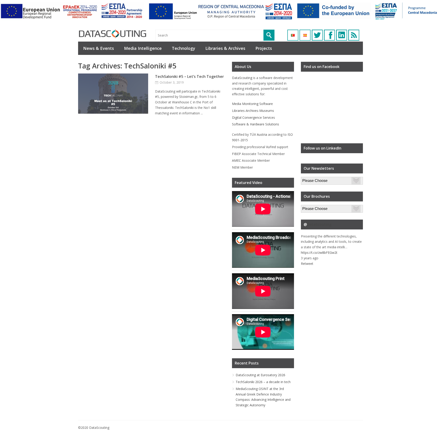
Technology (183, 48)
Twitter (317, 35)
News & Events (98, 48)
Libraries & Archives (225, 48)
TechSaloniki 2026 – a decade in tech (263, 382)
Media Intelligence (143, 48)
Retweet (307, 263)
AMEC (236, 160)
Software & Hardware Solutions (255, 124)
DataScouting (242, 78)
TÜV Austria (258, 134)
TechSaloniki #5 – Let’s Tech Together (189, 76)
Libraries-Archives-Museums (253, 110)
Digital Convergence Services (253, 117)
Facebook (329, 35)
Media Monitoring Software (252, 104)
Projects (263, 48)
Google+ (341, 35)
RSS (353, 35)
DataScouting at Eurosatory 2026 (260, 375)
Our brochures (311, 207)
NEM (235, 167)
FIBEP (236, 154)
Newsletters (310, 179)
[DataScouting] (112, 34)
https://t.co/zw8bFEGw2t (319, 252)
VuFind (271, 147)
